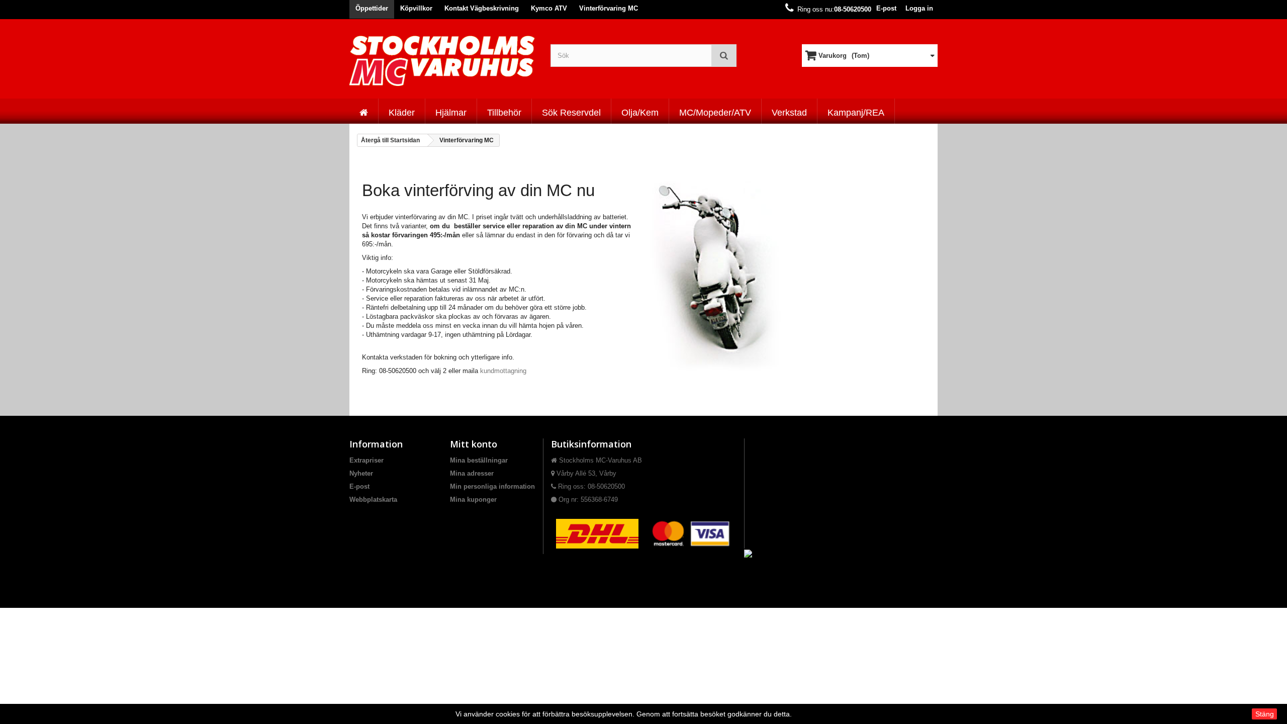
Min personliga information (492, 486)
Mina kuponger (473, 499)
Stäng (1264, 714)
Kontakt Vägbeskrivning (481, 8)
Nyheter (361, 473)
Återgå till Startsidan (390, 140)
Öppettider (371, 8)
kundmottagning (503, 371)
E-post (886, 8)
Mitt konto (473, 444)
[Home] (363, 111)
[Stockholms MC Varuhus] (442, 60)
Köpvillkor (416, 8)
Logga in (919, 8)
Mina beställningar (479, 460)
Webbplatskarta (373, 499)
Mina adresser (472, 473)
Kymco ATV (549, 8)
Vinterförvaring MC (608, 8)
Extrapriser (366, 460)
